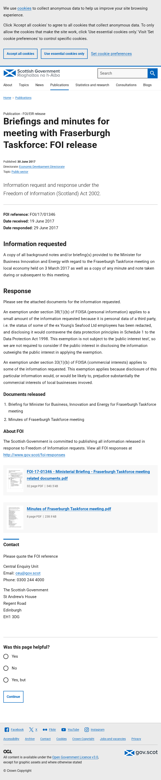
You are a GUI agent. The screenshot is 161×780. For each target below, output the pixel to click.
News (39, 85)
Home (7, 97)
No (14, 668)
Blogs (147, 85)
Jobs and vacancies (113, 738)
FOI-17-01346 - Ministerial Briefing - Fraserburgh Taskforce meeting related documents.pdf (88, 475)
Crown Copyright (83, 738)
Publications (59, 85)
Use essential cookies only (64, 54)
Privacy (136, 738)
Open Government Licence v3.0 (75, 757)
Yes (15, 656)
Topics (24, 85)
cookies (24, 8)
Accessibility (11, 738)
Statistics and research (92, 85)
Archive (30, 738)
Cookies (61, 738)
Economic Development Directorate (42, 166)
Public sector (20, 171)
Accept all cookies (20, 54)
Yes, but (19, 679)
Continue (13, 697)
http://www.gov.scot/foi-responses (34, 454)
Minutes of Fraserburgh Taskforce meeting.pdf (69, 508)
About (7, 85)
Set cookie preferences (111, 53)
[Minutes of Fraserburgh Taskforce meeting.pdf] (15, 517)
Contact (45, 738)
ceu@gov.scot (28, 573)
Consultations (126, 85)
